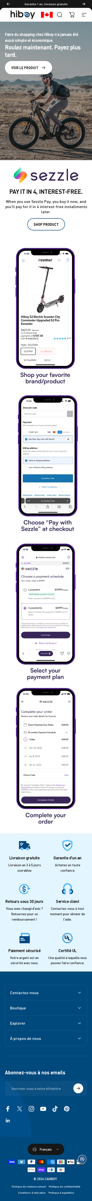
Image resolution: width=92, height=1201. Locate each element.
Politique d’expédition (61, 1192)
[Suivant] (83, 4)
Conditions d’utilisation (32, 1192)
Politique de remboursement (29, 1186)
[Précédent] (8, 4)
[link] (46, 315)
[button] (82, 1159)
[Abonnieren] (78, 1088)
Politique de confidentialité (64, 1186)
